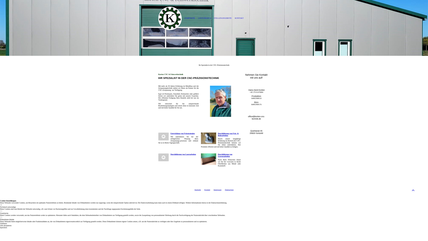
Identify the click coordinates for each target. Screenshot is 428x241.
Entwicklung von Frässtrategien (183, 133)
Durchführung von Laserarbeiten (183, 154)
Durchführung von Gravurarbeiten (225, 155)
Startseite (197, 190)
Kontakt (207, 190)
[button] (413, 190)
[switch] (1, 205)
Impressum (217, 190)
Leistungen (203, 18)
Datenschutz (229, 190)
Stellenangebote (223, 18)
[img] (214, 28)
